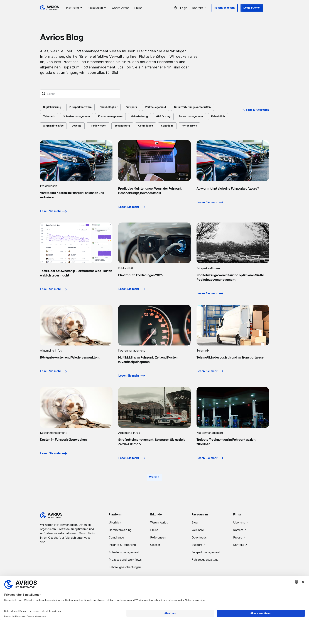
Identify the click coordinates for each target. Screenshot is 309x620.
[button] (75, 7)
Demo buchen (251, 8)
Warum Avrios (120, 8)
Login (183, 8)
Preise (138, 8)
